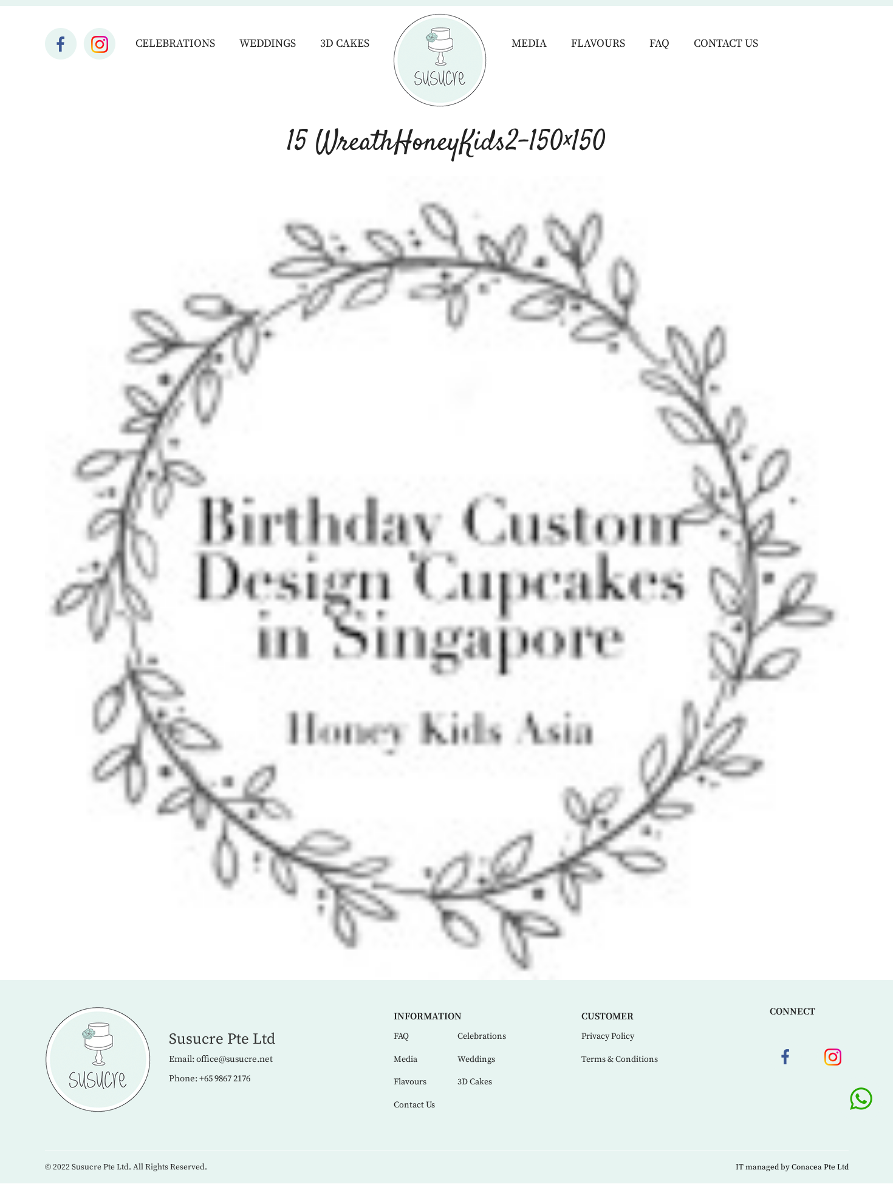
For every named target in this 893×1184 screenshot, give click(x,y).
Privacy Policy (607, 1036)
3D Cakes (344, 43)
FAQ (659, 43)
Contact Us (726, 43)
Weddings (267, 43)
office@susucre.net (234, 1059)
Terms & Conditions (619, 1059)
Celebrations (175, 43)
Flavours (598, 43)
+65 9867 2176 (224, 1078)
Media (529, 43)
